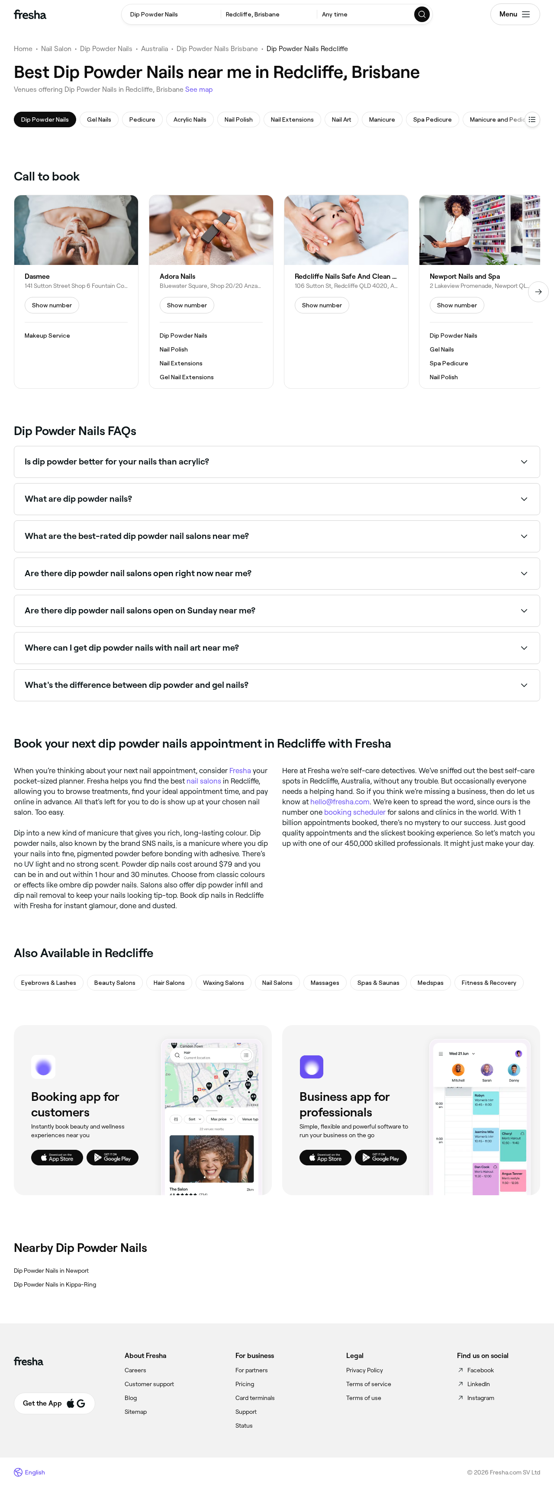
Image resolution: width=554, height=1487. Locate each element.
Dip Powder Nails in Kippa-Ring (55, 1284)
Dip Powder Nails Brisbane (217, 48)
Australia (154, 48)
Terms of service (368, 1384)
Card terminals (255, 1397)
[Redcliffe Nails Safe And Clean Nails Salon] (346, 291)
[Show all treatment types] (532, 119)
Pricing (244, 1384)
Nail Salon (56, 48)
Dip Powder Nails (106, 48)
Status (244, 1425)
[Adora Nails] (211, 291)
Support (246, 1411)
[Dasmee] (76, 291)
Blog (131, 1397)
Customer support (149, 1384)
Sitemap (136, 1411)
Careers (135, 1370)
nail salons (204, 781)
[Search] (422, 14)
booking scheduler (355, 812)
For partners (251, 1370)
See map (199, 89)
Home (23, 48)
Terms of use (363, 1397)
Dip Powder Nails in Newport (51, 1270)
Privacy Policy (364, 1370)
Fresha (240, 770)
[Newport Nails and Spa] (481, 291)
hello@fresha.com (340, 802)
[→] (538, 291)
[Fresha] (30, 14)
